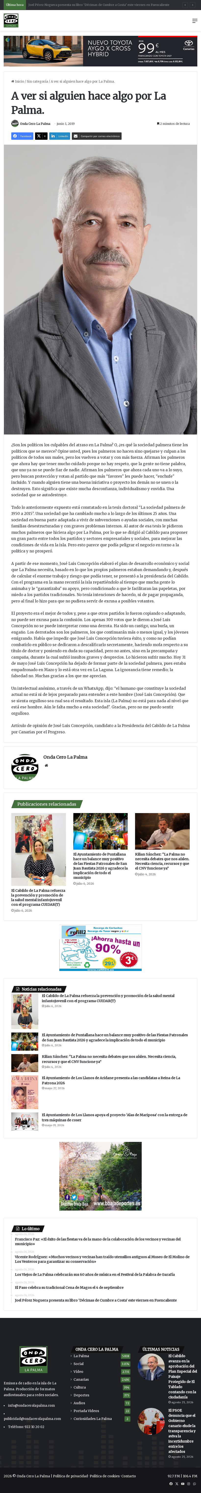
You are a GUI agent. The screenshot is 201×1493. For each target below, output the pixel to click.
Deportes (81, 1395)
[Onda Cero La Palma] (11, 20)
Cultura (80, 1387)
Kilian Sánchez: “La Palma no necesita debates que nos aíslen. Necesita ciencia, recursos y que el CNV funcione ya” (162, 861)
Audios (79, 1403)
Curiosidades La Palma (93, 1419)
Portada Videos (86, 1411)
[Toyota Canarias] (100, 51)
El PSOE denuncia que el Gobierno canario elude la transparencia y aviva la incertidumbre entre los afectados (182, 1431)
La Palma (81, 1356)
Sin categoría (37, 81)
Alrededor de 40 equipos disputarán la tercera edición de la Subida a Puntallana (86, 5)
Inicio (19, 81)
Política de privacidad (70, 1476)
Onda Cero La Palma (35, 124)
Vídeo (78, 1372)
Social (79, 1364)
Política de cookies (105, 1476)
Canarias (81, 1380)
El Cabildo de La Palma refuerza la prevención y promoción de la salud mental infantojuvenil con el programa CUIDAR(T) (38, 897)
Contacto (128, 1476)
